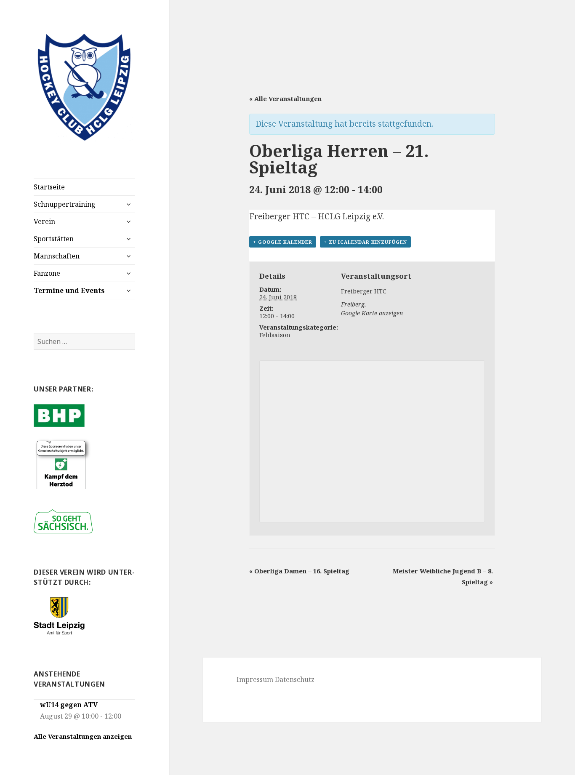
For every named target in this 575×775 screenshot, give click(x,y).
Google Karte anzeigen (372, 313)
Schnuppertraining (65, 204)
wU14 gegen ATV (69, 704)
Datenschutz (294, 679)
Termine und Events (69, 290)
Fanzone (47, 273)
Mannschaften (57, 256)
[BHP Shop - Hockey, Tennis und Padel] (59, 414)
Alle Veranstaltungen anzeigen (83, 736)
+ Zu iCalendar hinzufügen (365, 242)
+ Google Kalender (282, 242)
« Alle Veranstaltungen (285, 98)
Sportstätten (54, 238)
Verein (44, 221)
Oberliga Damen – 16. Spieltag (299, 571)
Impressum (255, 679)
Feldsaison (274, 335)
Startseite (49, 187)
